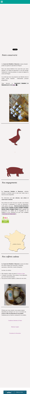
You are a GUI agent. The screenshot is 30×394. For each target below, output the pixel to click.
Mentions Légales (15, 326)
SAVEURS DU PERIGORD (8, 214)
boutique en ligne (21, 273)
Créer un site (19, 392)
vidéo (14, 85)
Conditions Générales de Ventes (15, 320)
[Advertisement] (15, 20)
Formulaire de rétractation (15, 333)
